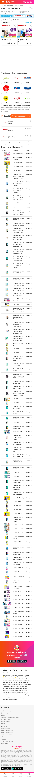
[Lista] (27, 2)
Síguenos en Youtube (6, 734)
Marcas (3, 715)
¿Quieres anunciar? (6, 711)
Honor (15, 5)
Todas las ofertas (8, 5)
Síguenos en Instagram (7, 732)
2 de (5, 22)
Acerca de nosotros (6, 719)
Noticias (3, 723)
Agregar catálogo (5, 721)
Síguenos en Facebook (7, 730)
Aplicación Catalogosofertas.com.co (10, 717)
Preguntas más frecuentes (7, 710)
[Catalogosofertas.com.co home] (11, 2)
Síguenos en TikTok (6, 736)
